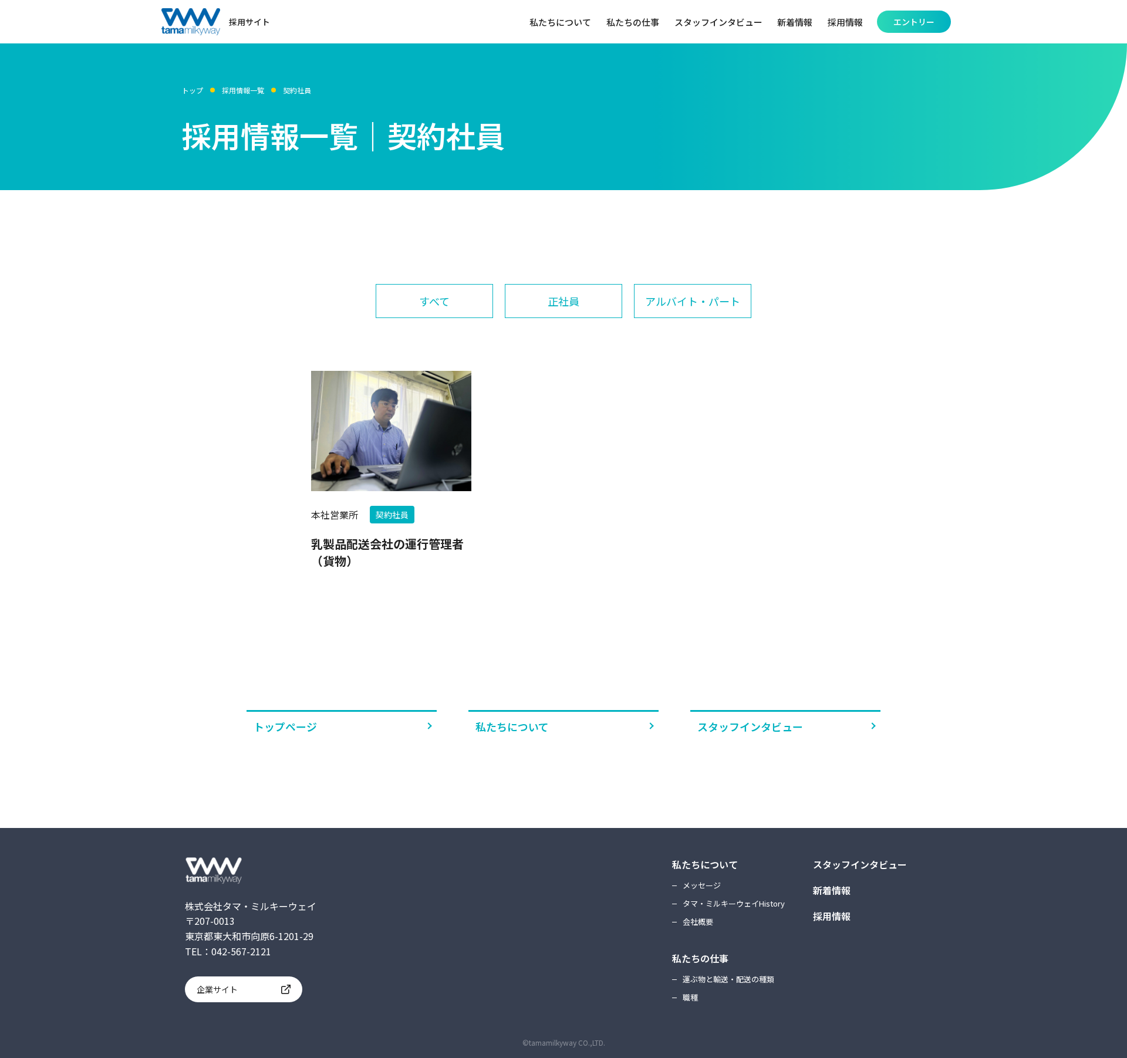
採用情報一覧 (243, 90)
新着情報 (832, 890)
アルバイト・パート (692, 301)
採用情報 (832, 916)
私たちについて (512, 726)
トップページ (285, 726)
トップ (192, 90)
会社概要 (698, 921)
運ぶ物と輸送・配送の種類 (728, 979)
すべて (434, 301)
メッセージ (702, 885)
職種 (690, 997)
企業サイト (217, 989)
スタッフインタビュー (750, 726)
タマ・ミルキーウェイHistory (734, 903)
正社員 (563, 301)
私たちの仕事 (700, 958)
